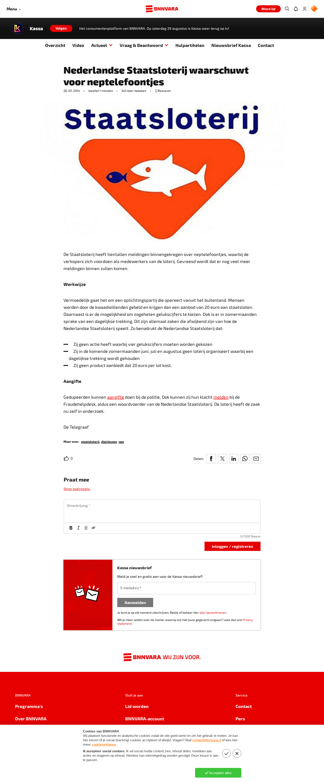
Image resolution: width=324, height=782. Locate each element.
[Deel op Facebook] (211, 458)
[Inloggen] (304, 8)
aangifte (115, 397)
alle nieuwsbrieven (212, 612)
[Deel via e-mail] (256, 458)
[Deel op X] (222, 458)
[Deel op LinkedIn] (233, 458)
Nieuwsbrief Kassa (231, 45)
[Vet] (70, 528)
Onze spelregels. (77, 489)
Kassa (36, 28)
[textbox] (162, 511)
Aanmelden (135, 602)
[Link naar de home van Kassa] (17, 28)
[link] (90, 441)
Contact (266, 45)
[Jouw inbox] (295, 9)
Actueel (99, 45)
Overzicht (55, 45)
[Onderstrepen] (85, 528)
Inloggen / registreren (232, 546)
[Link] (93, 528)
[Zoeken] (287, 8)
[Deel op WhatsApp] (244, 458)
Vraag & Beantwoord (141, 45)
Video (78, 45)
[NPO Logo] (314, 9)
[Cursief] (78, 528)
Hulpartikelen (189, 45)
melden (221, 397)
